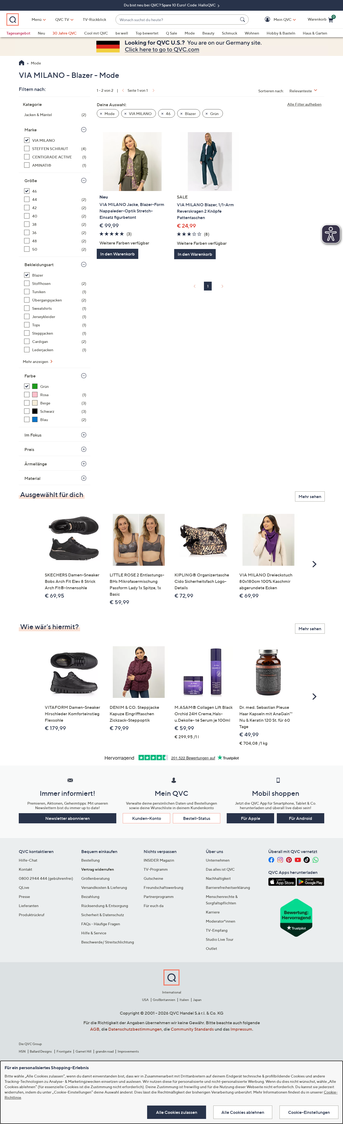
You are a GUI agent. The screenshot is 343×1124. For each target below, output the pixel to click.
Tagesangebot (18, 33)
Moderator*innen (220, 921)
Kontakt (25, 869)
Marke (30, 129)
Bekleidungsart (39, 264)
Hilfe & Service (93, 933)
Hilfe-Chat (28, 860)
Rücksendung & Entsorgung (104, 905)
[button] (274, 19)
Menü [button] (37, 19)
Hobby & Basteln (281, 33)
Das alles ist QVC (220, 869)
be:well (121, 33)
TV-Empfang (217, 930)
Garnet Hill (83, 1051)
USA (145, 1000)
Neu (41, 33)
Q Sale (171, 33)
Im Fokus (33, 435)
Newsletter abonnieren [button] (67, 818)
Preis (29, 449)
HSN (22, 1051)
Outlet (211, 948)
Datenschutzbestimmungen (135, 1029)
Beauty (208, 33)
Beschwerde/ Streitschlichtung (107, 942)
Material (32, 478)
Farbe (30, 376)
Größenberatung (95, 878)
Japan (197, 1000)
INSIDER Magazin (159, 860)
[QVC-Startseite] (21, 63)
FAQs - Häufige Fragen (100, 924)
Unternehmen (218, 860)
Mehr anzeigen (36, 361)
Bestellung (90, 860)
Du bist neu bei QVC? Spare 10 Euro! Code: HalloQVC (170, 5)
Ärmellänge (35, 464)
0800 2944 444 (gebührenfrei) (46, 878)
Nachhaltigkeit (218, 878)
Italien (184, 1000)
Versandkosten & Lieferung (104, 887)
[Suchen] (243, 19)
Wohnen (252, 33)
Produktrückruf (31, 914)
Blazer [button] (190, 113)
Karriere (213, 912)
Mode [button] (109, 113)
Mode (190, 33)
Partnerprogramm (159, 896)
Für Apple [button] (250, 818)
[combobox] (177, 20)
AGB (94, 1029)
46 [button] (168, 113)
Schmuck (229, 33)
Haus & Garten (315, 33)
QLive (24, 887)
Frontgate (64, 1051)
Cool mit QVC (96, 33)
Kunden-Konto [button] (146, 818)
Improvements (128, 1051)
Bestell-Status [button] (196, 818)
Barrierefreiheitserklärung (228, 887)
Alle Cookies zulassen (176, 1112)
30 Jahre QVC (65, 33)
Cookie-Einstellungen (309, 1112)
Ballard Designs (41, 1051)
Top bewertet (147, 33)
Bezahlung (90, 896)
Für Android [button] (300, 818)
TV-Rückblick (94, 19)
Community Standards (192, 1029)
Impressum (241, 1029)
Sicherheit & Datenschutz (102, 914)
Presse (24, 896)
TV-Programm (156, 869)
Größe (30, 180)
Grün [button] (214, 113)
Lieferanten (29, 905)
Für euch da (153, 905)
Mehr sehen (310, 496)
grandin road (105, 1051)
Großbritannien (164, 1000)
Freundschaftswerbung (163, 887)
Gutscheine (153, 878)
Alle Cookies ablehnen (242, 1112)
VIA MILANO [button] (140, 113)
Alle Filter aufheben (304, 104)
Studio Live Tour (219, 939)
